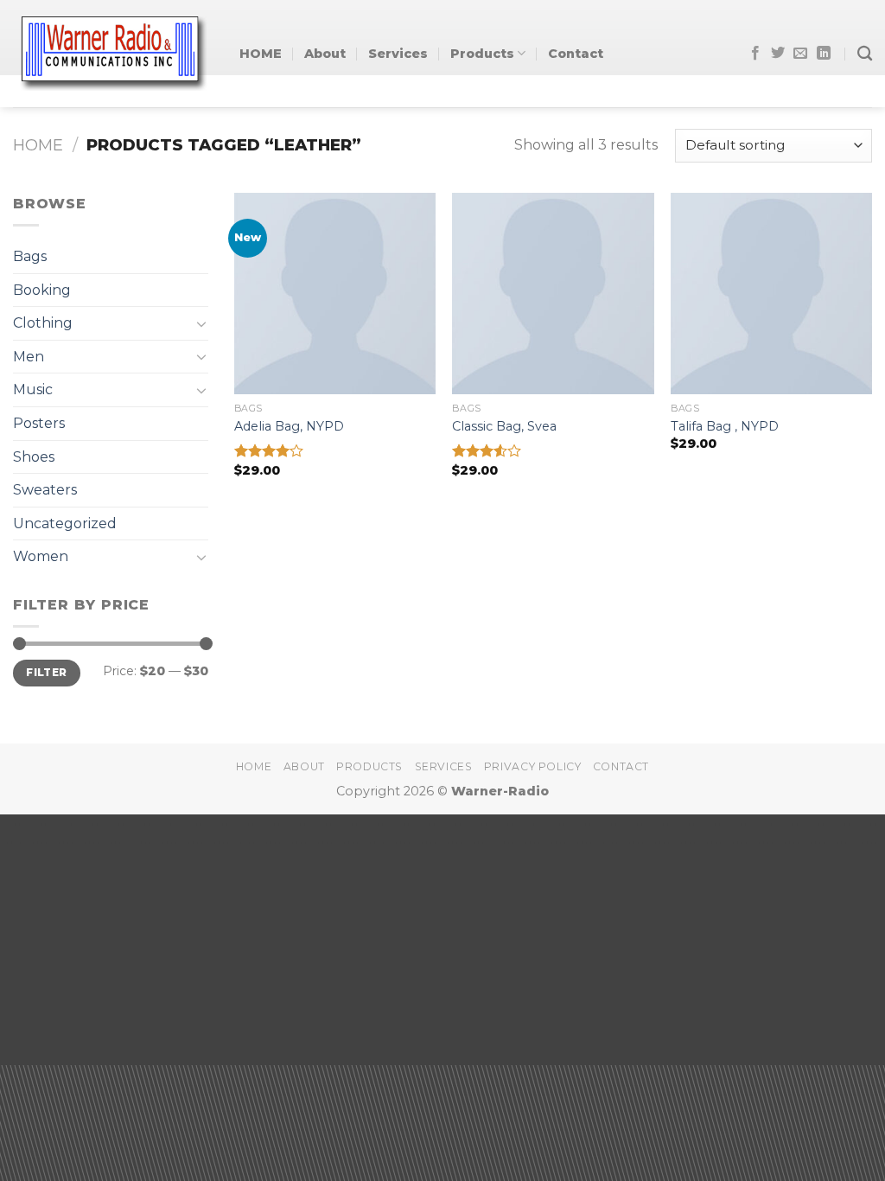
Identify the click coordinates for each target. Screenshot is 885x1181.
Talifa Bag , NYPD (725, 426)
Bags (30, 256)
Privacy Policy (533, 766)
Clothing (43, 323)
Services (398, 53)
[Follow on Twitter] (778, 53)
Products (482, 53)
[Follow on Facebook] (755, 53)
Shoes (33, 457)
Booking (42, 290)
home (253, 766)
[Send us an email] (800, 53)
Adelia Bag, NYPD (289, 426)
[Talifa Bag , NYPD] (771, 293)
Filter (46, 672)
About (325, 53)
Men (28, 356)
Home (38, 145)
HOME (260, 53)
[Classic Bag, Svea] (552, 293)
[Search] (864, 54)
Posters (39, 423)
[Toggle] (201, 323)
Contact (575, 53)
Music (33, 389)
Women (40, 556)
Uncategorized (65, 523)
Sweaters (45, 490)
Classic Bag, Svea (504, 426)
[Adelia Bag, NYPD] (335, 293)
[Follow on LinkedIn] (824, 53)
